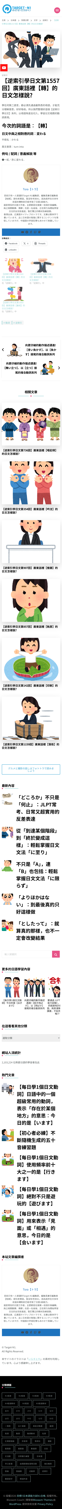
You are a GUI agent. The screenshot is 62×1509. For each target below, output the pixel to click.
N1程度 (8, 1395)
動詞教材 (31, 1433)
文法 (46, 1448)
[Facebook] (31, 232)
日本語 (39, 1456)
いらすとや (34, 1359)
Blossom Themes (43, 1500)
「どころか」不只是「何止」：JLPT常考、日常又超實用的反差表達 (37, 808)
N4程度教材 (10, 1403)
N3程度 (35, 1395)
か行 (18, 1411)
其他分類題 (37, 1426)
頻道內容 (23, 1478)
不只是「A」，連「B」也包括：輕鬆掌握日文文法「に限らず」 (37, 874)
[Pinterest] (26, 232)
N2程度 (22, 1395)
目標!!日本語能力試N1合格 (31, 1495)
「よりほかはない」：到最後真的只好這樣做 (37, 904)
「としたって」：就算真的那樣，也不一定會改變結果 (37, 930)
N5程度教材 (41, 1403)
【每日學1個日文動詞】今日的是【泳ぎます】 (12, 1003)
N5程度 (25, 1403)
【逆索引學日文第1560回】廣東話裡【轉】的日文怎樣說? (13, 276)
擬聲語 (21, 1448)
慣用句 (37, 1441)
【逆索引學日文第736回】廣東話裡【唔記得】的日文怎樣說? (30, 452)
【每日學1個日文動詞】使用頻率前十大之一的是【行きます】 (37, 1168)
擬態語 (8, 1448)
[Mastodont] (39, 232)
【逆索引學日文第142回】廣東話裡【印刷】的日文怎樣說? (30, 687)
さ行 (29, 1411)
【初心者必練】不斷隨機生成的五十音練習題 (36, 1140)
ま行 (18, 1418)
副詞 (51, 1426)
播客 (50, 1441)
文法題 (8, 1456)
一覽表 (8, 1426)
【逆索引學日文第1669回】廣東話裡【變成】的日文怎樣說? (13, 305)
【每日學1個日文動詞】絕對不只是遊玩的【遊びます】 (37, 1196)
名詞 (44, 1433)
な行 (51, 1411)
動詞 (7, 322)
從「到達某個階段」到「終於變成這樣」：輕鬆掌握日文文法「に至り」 (37, 841)
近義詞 (32, 1471)
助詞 (7, 1433)
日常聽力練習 (23, 1456)
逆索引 (5, 75)
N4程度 (49, 1395)
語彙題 (19, 1471)
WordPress (15, 1504)
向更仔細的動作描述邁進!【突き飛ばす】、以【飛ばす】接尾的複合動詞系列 (34, 1004)
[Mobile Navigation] (57, 10)
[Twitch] (35, 232)
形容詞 (25, 1441)
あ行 (7, 1411)
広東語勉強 (9, 1441)
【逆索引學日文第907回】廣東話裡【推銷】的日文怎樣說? (30, 569)
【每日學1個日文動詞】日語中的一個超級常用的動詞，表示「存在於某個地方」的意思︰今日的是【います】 (37, 1104)
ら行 (40, 1418)
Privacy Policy (45, 1504)
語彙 (7, 1471)
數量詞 (34, 1448)
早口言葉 (8, 1463)
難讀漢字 (8, 1478)
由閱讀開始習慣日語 (28, 1463)
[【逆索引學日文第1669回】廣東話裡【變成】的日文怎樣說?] (14, 294)
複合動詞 (48, 1463)
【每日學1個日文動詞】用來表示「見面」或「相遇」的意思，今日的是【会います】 (37, 1228)
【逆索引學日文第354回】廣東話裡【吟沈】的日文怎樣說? (30, 510)
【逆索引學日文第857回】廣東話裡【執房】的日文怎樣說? (30, 628)
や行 (29, 1418)
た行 (40, 1411)
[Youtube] (22, 232)
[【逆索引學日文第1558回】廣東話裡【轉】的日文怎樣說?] (41, 266)
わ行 (51, 1418)
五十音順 (22, 1426)
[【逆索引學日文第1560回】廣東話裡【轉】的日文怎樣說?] (14, 266)
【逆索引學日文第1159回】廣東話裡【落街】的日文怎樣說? (30, 746)
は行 (7, 1418)
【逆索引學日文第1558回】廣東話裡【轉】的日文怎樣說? (41, 276)
